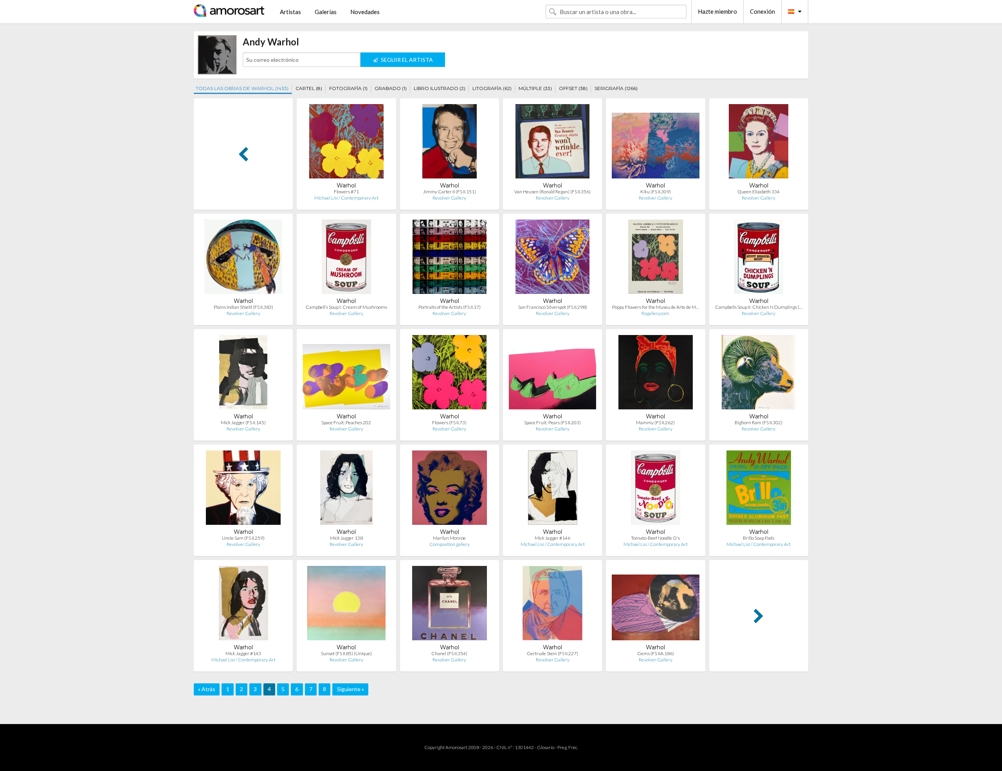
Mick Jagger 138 (346, 538)
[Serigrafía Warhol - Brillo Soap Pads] (758, 489)
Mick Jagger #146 (552, 538)
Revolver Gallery (449, 198)
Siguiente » (350, 689)
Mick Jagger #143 (243, 653)
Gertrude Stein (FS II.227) (552, 653)
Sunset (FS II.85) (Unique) (346, 653)
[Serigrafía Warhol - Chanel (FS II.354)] (449, 604)
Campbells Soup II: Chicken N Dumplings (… (758, 307)
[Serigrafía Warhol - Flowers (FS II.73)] (449, 373)
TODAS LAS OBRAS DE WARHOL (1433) (242, 88)
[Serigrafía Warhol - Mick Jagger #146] (552, 489)
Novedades (365, 11)
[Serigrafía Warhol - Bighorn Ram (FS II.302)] (758, 373)
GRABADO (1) (391, 88)
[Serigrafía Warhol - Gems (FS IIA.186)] (655, 604)
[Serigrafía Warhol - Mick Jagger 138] (346, 489)
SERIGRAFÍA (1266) (616, 88)
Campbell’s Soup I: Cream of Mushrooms (346, 307)
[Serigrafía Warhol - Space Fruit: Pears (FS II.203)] (552, 373)
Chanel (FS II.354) (449, 653)
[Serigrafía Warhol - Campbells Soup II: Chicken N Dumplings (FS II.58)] (758, 258)
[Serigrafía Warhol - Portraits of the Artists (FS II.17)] (450, 258)
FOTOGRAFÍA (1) (348, 88)
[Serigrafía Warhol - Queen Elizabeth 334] (758, 143)
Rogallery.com (655, 313)
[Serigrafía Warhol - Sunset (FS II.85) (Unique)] (346, 604)
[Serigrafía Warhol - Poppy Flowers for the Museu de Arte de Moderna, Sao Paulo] (655, 258)
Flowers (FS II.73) (449, 422)
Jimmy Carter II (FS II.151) (449, 192)
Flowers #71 (346, 192)
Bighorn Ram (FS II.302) (758, 422)
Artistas (290, 11)
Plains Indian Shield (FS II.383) (243, 307)
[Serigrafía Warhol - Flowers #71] (346, 143)
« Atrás (206, 689)
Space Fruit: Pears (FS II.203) (552, 422)
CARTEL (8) (309, 88)
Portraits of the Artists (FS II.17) (449, 307)
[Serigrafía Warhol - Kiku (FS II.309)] (655, 143)
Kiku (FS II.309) (655, 192)
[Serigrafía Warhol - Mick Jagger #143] (243, 604)
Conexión (762, 11)
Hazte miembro (717, 11)
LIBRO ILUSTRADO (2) (439, 88)
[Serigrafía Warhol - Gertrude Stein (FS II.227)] (552, 604)
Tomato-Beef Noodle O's (655, 538)
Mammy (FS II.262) (655, 422)
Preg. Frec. (567, 747)
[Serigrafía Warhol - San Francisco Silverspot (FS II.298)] (552, 258)
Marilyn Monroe (449, 538)
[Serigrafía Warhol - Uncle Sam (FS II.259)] (243, 489)
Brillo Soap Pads (758, 538)
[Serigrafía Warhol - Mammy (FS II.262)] (655, 373)
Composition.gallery (449, 544)
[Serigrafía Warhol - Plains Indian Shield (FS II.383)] (243, 258)
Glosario (545, 747)
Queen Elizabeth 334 (758, 192)
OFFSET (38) (573, 88)
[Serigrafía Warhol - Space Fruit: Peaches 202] (346, 373)
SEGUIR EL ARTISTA (406, 59)
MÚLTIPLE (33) (535, 88)
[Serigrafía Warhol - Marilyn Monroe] (449, 489)
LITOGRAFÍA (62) (492, 88)
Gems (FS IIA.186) (655, 653)
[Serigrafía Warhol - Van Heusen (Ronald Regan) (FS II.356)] (552, 143)
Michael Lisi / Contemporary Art (346, 198)
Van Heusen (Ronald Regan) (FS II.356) (552, 192)
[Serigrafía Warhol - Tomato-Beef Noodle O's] (655, 489)
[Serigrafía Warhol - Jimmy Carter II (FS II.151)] (449, 143)
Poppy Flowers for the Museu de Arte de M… (655, 307)
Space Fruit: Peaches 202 (346, 422)
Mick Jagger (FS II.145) (243, 422)
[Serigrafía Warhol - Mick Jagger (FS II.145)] (243, 373)
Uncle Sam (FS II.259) (243, 538)
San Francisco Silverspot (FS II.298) (552, 307)
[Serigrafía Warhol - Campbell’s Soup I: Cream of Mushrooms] (346, 258)
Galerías (326, 11)
